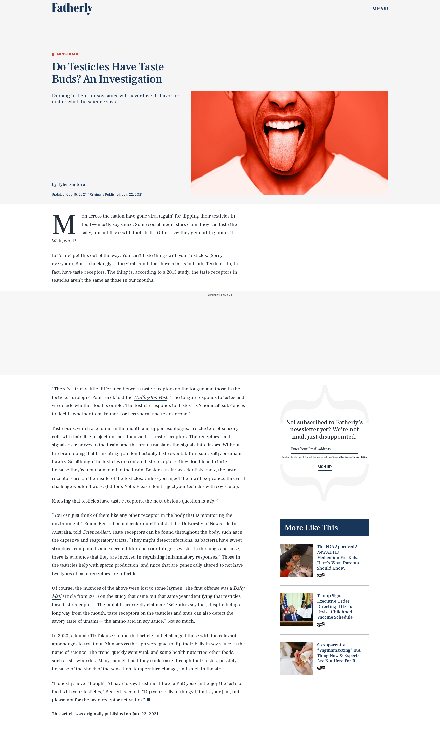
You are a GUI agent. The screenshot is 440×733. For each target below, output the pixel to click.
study (183, 272)
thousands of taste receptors (157, 436)
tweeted (130, 692)
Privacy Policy (360, 456)
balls (149, 232)
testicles (220, 216)
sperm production (119, 565)
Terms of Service (340, 456)
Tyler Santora (71, 184)
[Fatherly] (72, 9)
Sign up (325, 466)
